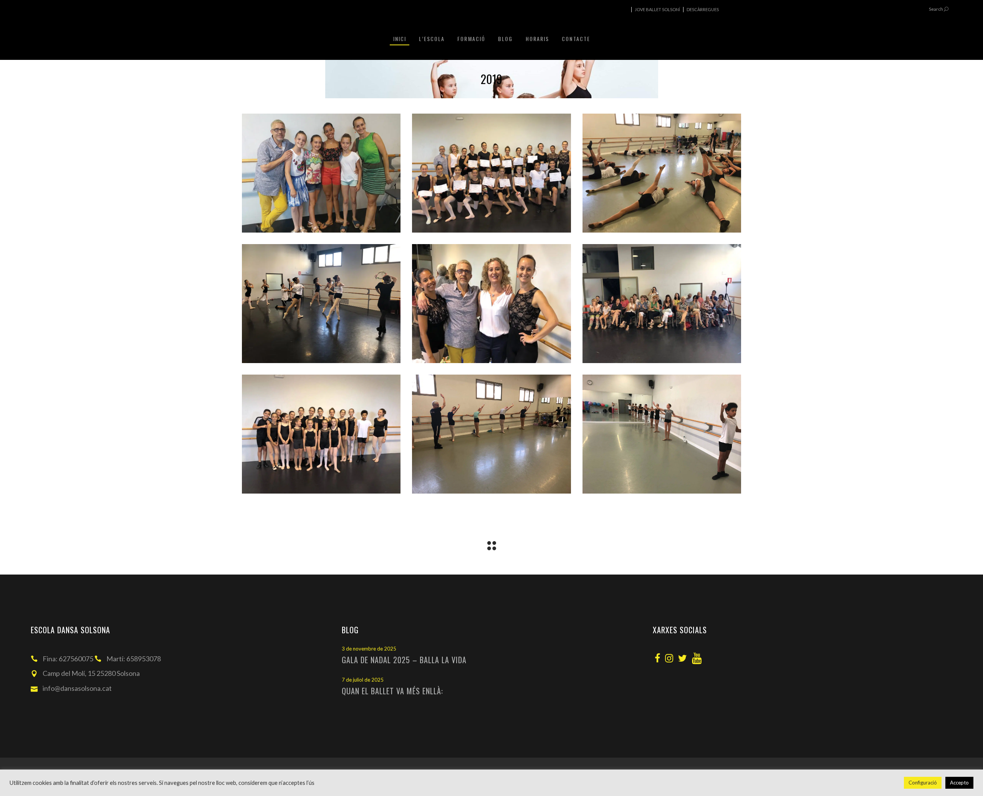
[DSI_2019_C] (662, 173)
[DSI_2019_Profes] (491, 303)
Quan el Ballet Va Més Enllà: (392, 691)
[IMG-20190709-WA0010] (662, 434)
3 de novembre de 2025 (369, 649)
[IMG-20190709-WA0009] (491, 434)
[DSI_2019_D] (321, 303)
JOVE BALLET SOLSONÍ (657, 9)
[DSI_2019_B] (491, 173)
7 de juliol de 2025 (363, 680)
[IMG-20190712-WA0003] (321, 434)
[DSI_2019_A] (321, 173)
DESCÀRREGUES (703, 9)
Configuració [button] (923, 782)
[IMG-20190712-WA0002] (662, 303)
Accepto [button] (959, 782)
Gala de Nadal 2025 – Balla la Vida (404, 660)
